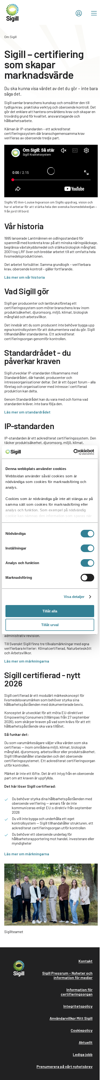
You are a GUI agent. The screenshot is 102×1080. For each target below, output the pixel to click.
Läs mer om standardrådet (27, 412)
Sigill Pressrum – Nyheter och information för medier (67, 975)
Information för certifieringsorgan (77, 991)
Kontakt (86, 961)
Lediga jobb (83, 1054)
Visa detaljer (74, 597)
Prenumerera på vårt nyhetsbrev (65, 1066)
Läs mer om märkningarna (26, 661)
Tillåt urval (50, 625)
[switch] (87, 548)
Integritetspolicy (78, 1006)
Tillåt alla (49, 611)
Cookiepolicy (82, 1030)
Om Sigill (10, 37)
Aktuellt (86, 1042)
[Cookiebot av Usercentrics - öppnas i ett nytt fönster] (73, 452)
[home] (12, 12)
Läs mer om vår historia (24, 277)
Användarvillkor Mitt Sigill (71, 1018)
